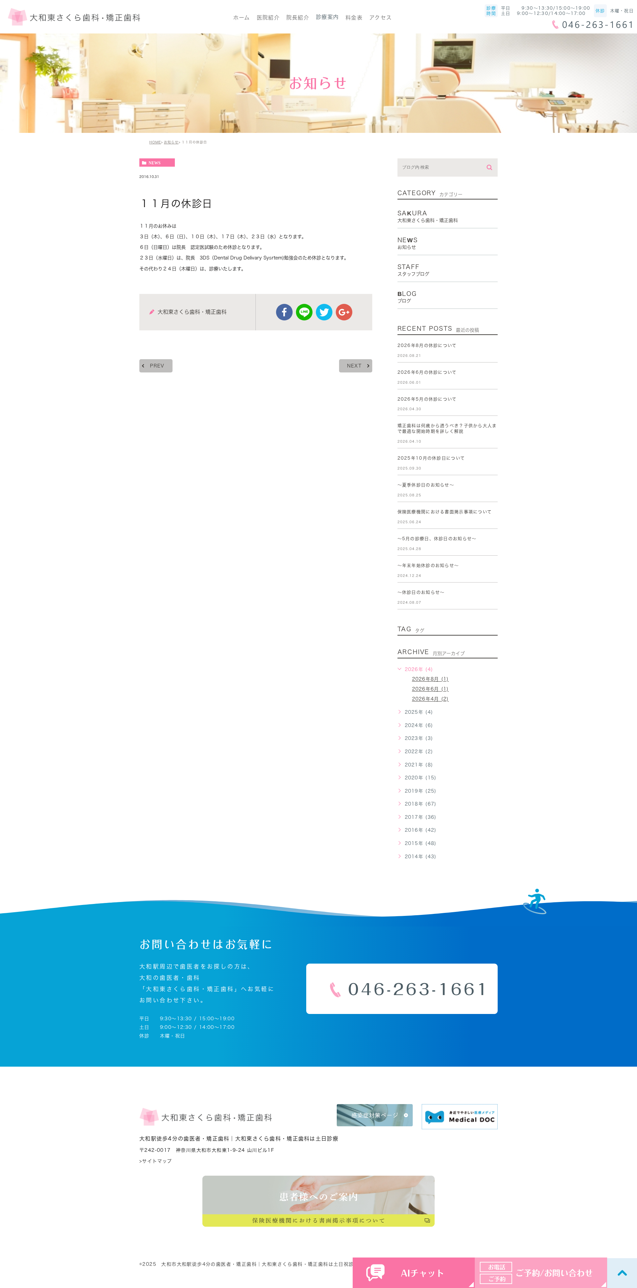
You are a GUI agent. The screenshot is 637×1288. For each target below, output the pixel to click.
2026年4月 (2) (430, 699)
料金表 (354, 17)
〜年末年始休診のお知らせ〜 (428, 565)
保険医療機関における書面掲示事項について (444, 512)
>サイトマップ (155, 1161)
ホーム (241, 17)
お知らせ (171, 142)
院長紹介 (297, 17)
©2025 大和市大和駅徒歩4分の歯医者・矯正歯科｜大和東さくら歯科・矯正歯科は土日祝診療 (249, 1264)
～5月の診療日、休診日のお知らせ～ (437, 538)
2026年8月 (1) (430, 679)
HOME (155, 142)
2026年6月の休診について (427, 372)
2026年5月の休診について (427, 399)
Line (304, 312)
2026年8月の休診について (427, 345)
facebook (284, 312)
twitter (324, 312)
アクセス (380, 17)
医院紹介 (268, 17)
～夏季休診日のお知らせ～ (425, 485)
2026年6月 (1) (430, 689)
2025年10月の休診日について (431, 458)
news (155, 163)
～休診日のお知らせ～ (421, 592)
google (344, 312)
